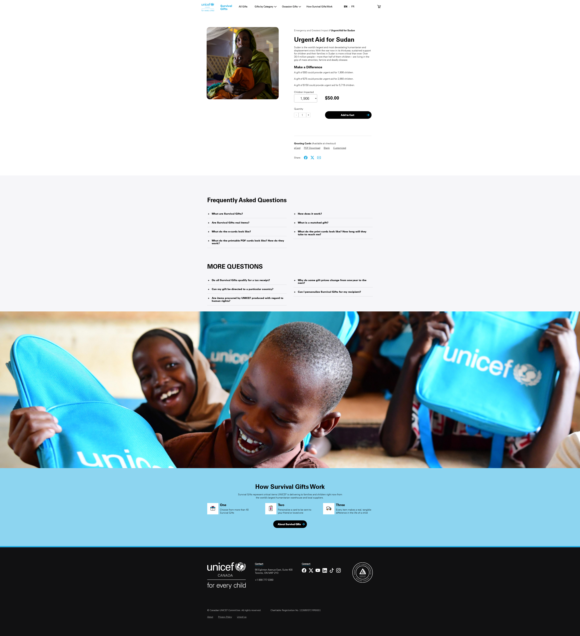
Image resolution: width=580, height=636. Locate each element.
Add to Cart (347, 115)
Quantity (298, 108)
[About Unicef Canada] (226, 588)
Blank (327, 147)
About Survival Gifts (289, 524)
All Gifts (243, 6)
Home (207, 7)
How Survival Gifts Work (319, 6)
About (210, 616)
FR (352, 6)
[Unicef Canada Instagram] (338, 572)
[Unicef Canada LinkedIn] (324, 572)
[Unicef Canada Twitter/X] (311, 572)
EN (345, 6)
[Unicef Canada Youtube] (318, 572)
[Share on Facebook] (306, 158)
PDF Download (312, 147)
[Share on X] (312, 158)
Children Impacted (304, 92)
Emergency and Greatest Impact (311, 30)
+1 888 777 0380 (264, 579)
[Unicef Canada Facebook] (304, 572)
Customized (339, 147)
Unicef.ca (241, 616)
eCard (297, 147)
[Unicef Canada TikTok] (331, 572)
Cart (379, 6)
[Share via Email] (319, 158)
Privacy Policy (225, 616)
